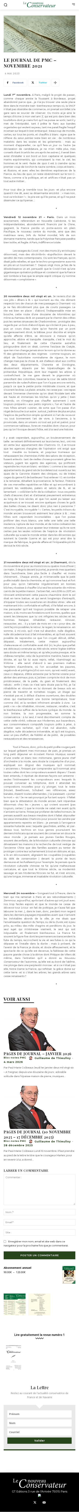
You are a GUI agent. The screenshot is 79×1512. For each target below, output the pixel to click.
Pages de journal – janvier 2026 (37, 1053)
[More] (55, 82)
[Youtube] (44, 1502)
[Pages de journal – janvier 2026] (39, 1029)
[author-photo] (31, 1058)
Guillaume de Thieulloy (53, 1058)
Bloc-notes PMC (15, 1058)
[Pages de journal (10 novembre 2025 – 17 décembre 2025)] (39, 1107)
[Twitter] (35, 1502)
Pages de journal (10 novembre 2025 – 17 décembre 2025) (37, 1134)
